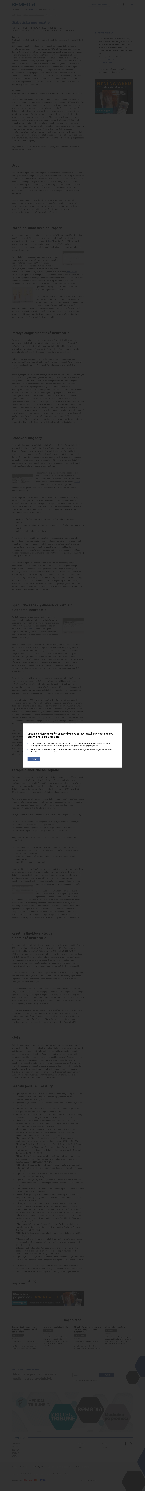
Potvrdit (34, 759)
